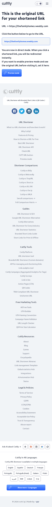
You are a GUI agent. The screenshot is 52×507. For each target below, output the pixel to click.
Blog (26, 345)
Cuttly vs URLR (26, 194)
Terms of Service (26, 393)
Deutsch (30, 468)
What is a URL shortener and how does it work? (26, 127)
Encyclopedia (26, 357)
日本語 (29, 479)
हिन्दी (21, 479)
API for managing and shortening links (26, 264)
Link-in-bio (26, 280)
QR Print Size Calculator (26, 327)
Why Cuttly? (26, 131)
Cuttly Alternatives (26, 222)
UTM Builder (26, 311)
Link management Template (26, 365)
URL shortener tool (26, 256)
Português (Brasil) (22, 473)
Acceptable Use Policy (26, 416)
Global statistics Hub (26, 369)
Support (26, 353)
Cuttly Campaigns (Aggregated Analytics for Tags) (26, 272)
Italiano (36, 473)
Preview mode (13, 73)
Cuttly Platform (26, 252)
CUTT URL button (26, 155)
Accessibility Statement (26, 412)
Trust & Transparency (26, 420)
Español (20, 468)
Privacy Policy (26, 397)
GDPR (26, 400)
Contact (26, 428)
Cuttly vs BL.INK (26, 186)
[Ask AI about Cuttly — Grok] (47, 446)
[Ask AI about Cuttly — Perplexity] (36, 446)
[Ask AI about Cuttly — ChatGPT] (25, 446)
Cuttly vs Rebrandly (26, 174)
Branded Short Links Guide (26, 233)
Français (40, 468)
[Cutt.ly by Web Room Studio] (37, 501)
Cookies (26, 408)
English (10, 468)
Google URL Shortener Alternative (26, 218)
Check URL (26, 151)
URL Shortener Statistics (26, 229)
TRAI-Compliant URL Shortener (26, 292)
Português (8, 473)
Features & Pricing (26, 135)
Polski (45, 473)
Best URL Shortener (26, 143)
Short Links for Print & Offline (26, 237)
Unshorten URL (26, 296)
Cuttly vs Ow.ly (26, 190)
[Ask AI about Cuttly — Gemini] (42, 446)
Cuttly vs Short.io (26, 182)
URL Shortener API (26, 147)
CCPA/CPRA (26, 404)
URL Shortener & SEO (26, 214)
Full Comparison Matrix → (26, 202)
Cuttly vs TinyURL (26, 178)
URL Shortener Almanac (26, 361)
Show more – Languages (27, 487)
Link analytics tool (26, 268)
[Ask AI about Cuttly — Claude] (31, 446)
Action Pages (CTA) (26, 284)
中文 (37, 479)
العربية (14, 479)
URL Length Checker (26, 323)
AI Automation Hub (26, 377)
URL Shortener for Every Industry (26, 226)
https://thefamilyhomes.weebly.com (21, 41)
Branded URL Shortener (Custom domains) (26, 260)
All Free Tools (26, 307)
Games (26, 349)
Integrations (26, 373)
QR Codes (26, 288)
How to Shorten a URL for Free (26, 139)
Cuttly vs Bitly (26, 170)
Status (26, 381)
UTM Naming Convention (26, 315)
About (26, 341)
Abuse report (26, 424)
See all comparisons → (26, 198)
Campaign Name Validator (26, 319)
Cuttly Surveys (26, 276)
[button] (47, 4)
